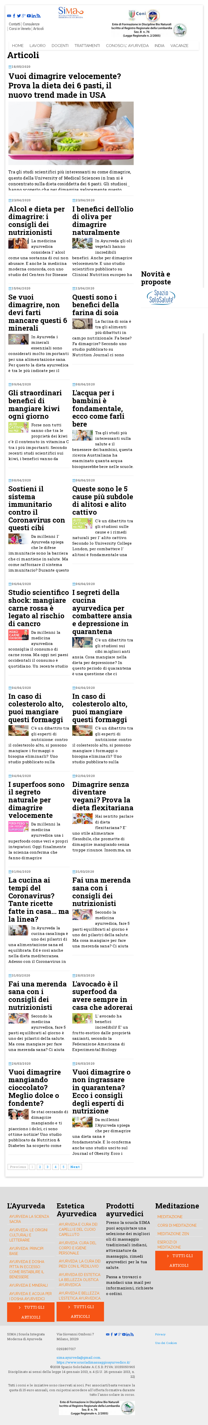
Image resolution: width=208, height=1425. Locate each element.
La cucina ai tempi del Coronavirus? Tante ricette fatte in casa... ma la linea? (38, 899)
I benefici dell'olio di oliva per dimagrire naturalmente (102, 220)
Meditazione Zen (173, 1234)
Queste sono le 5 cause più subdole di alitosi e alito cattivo (102, 500)
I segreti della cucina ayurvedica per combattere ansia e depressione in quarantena (102, 612)
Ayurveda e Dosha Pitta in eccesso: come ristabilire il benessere (26, 1269)
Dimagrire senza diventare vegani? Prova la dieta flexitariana (102, 796)
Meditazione (170, 1216)
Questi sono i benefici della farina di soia (95, 305)
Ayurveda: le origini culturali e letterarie (28, 1235)
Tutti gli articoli (33, 1312)
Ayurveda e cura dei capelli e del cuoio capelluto (78, 1229)
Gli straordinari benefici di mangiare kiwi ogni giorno (35, 404)
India (159, 45)
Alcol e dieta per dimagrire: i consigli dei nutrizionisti (36, 220)
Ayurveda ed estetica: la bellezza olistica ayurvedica (80, 1280)
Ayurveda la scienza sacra (29, 1219)
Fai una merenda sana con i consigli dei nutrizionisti (101, 892)
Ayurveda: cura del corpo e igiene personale (77, 1248)
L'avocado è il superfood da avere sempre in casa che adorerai (102, 995)
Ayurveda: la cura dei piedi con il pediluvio (79, 1263)
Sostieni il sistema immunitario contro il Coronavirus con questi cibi (36, 508)
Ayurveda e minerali (28, 1285)
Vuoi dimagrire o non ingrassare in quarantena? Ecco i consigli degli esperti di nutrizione (101, 1091)
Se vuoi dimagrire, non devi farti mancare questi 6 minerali (37, 312)
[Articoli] (71, 11)
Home (18, 45)
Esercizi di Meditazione (169, 1244)
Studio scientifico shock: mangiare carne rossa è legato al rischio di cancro (38, 608)
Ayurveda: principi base (26, 1251)
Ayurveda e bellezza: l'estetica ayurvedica (79, 1295)
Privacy (160, 1334)
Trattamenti (87, 45)
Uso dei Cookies (166, 1343)
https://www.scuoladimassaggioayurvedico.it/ (93, 1362)
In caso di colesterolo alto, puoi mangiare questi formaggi (35, 708)
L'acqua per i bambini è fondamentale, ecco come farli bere (98, 408)
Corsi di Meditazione (177, 1225)
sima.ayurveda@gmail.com (78, 1357)
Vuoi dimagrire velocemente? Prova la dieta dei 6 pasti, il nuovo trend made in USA (64, 85)
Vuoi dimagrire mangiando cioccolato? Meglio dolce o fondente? (34, 1087)
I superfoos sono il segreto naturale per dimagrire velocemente (36, 800)
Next (75, 1166)
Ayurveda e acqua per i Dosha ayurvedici (30, 1296)
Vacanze (179, 45)
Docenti (60, 45)
